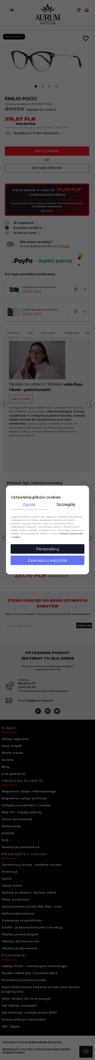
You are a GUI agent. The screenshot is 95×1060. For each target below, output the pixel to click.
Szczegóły (65, 504)
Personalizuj (47, 549)
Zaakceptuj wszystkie (47, 560)
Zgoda (29, 504)
